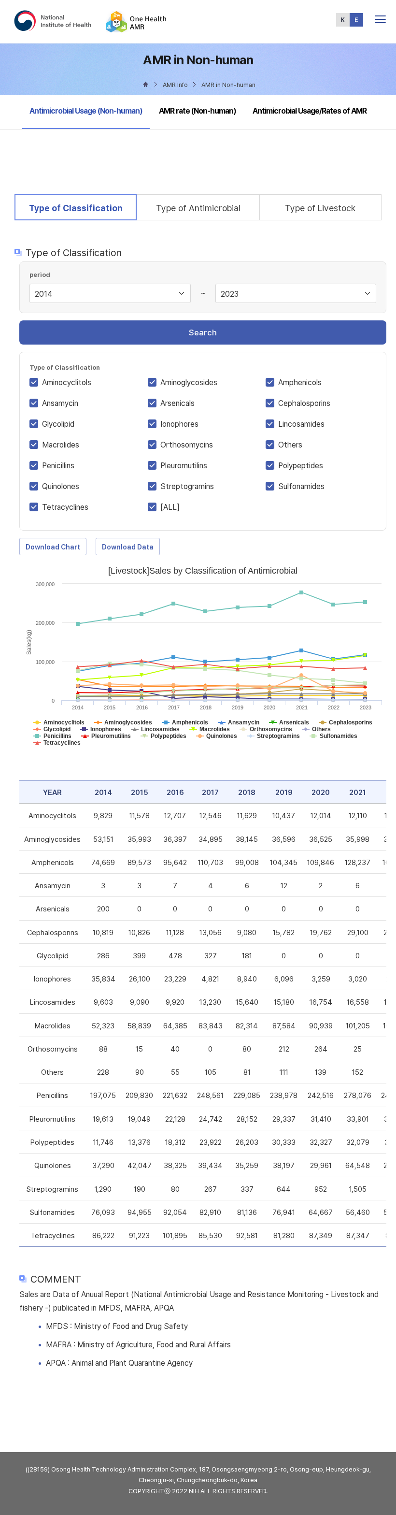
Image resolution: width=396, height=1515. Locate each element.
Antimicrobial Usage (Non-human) (85, 110)
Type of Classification (75, 207)
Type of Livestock (320, 208)
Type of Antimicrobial (198, 208)
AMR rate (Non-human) (197, 110)
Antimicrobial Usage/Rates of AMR (310, 110)
